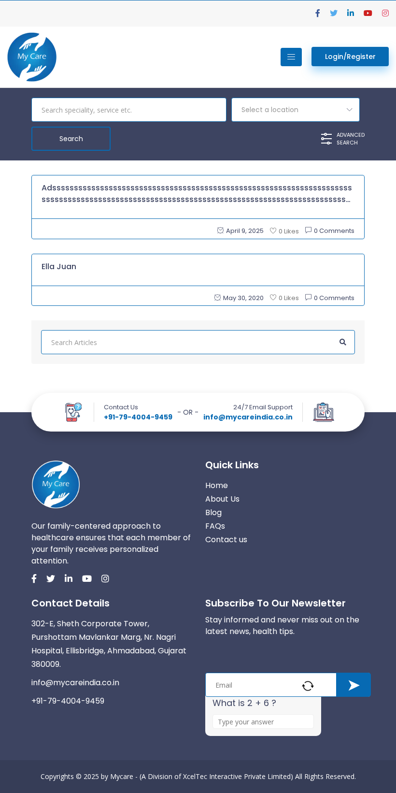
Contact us (226, 539)
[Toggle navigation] (291, 57)
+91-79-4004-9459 (138, 417)
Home (216, 485)
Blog (213, 512)
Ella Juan (59, 266)
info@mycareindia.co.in (248, 417)
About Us (222, 499)
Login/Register (350, 56)
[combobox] (295, 110)
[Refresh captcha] (308, 686)
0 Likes (289, 231)
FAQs (215, 526)
